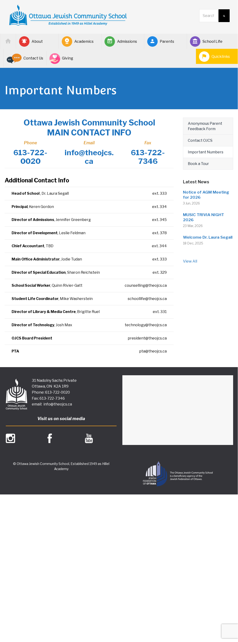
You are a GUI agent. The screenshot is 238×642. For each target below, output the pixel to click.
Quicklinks (221, 56)
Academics (84, 41)
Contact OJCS (200, 140)
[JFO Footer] (178, 473)
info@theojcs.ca (57, 404)
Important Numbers (205, 152)
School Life (212, 41)
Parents (167, 41)
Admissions (127, 41)
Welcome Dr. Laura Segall (207, 237)
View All (190, 261)
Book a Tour (198, 163)
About (37, 41)
